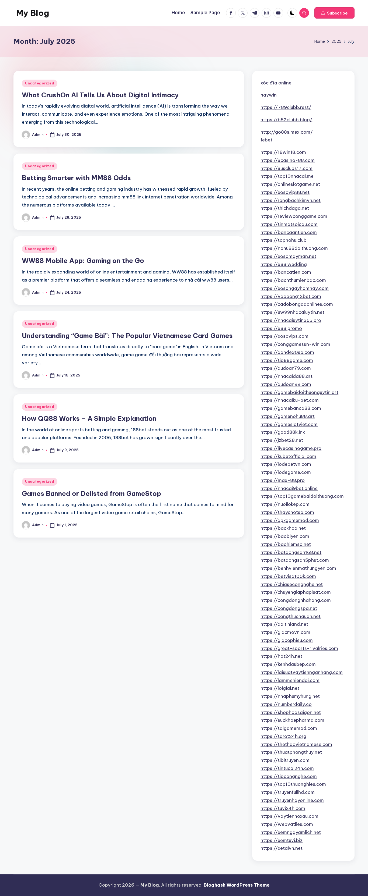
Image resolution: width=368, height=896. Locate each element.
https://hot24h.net (281, 656)
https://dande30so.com (287, 352)
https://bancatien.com (286, 272)
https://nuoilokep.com (285, 504)
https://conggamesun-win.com (295, 344)
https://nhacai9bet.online (289, 488)
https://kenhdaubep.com (288, 664)
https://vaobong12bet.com (291, 296)
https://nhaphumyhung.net (290, 696)
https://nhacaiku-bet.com (290, 400)
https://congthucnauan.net (291, 616)
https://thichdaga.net (285, 208)
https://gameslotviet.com (289, 424)
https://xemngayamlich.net (291, 832)
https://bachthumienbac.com (293, 280)
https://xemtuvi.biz (282, 840)
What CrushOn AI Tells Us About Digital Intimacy (100, 95)
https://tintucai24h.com (287, 768)
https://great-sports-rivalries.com (299, 648)
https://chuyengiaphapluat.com (296, 592)
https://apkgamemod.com (290, 520)
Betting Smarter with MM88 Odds (76, 178)
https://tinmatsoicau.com (289, 224)
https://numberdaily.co (286, 704)
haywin (269, 95)
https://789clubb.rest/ (286, 107)
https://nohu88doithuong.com (294, 248)
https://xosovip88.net (285, 192)
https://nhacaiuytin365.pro (291, 320)
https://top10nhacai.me (287, 176)
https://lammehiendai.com (290, 680)
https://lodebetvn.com (286, 464)
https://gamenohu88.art (288, 416)
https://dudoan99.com (286, 384)
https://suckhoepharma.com (292, 720)
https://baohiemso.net (286, 544)
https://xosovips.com (284, 336)
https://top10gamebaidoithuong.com (302, 496)
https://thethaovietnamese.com (296, 744)
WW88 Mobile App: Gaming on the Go (83, 261)
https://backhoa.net (283, 528)
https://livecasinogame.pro (291, 448)
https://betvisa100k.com (288, 576)
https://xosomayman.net (288, 256)
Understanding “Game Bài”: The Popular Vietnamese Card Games (127, 336)
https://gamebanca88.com (291, 408)
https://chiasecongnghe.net (292, 584)
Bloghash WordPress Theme (237, 885)
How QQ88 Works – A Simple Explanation (89, 418)
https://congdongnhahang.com (296, 600)
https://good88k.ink (283, 432)
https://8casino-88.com (288, 160)
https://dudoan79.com (286, 368)
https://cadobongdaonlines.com (297, 304)
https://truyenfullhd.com (288, 792)
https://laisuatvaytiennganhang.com (302, 672)
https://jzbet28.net (282, 440)
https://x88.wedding (284, 264)
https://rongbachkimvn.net (291, 200)
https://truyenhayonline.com (292, 800)
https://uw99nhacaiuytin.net (292, 312)
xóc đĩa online (276, 83)
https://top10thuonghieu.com (293, 784)
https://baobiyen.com (285, 536)
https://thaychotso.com (287, 512)
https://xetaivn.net (282, 848)
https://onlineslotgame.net (290, 184)
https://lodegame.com (286, 472)
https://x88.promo (281, 328)
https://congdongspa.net (289, 608)
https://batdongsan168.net (291, 552)
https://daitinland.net (284, 624)
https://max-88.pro (283, 480)
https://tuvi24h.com (283, 808)
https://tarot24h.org (283, 736)
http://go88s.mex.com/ (287, 132)
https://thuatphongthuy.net (291, 752)
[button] (334, 13)
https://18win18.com (283, 152)
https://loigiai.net (280, 688)
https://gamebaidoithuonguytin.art (299, 392)
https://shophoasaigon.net (291, 712)
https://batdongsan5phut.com (295, 560)
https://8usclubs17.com (287, 168)
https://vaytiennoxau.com (289, 816)
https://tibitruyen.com (285, 760)
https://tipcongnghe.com (289, 776)
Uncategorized (39, 83)
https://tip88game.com (287, 360)
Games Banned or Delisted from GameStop (91, 493)
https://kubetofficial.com (288, 456)
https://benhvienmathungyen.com (298, 568)
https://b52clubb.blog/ (286, 120)
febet (266, 140)
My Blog (32, 13)
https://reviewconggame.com (294, 216)
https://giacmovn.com (285, 632)
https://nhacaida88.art (287, 376)
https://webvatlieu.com (287, 824)
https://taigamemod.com (289, 728)
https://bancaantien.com (289, 232)
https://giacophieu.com (287, 640)
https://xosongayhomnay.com (295, 288)
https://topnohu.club (284, 240)
